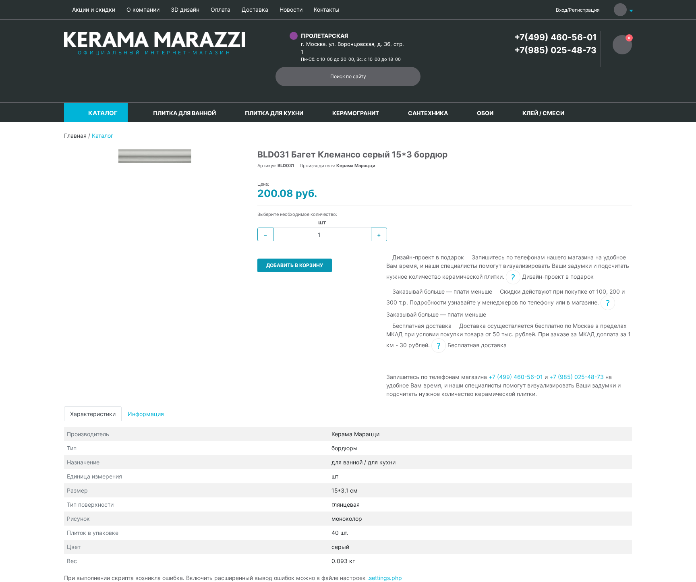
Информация (146, 413)
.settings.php (384, 577)
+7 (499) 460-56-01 (516, 376)
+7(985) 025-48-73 (555, 50)
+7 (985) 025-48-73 (576, 376)
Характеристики (93, 413)
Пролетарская (324, 35)
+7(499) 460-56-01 (555, 37)
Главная (75, 135)
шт (322, 222)
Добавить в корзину (294, 265)
